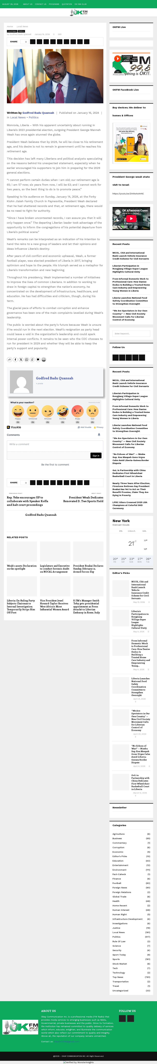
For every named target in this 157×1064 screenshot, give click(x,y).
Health (116, 901)
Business (117, 838)
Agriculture (118, 834)
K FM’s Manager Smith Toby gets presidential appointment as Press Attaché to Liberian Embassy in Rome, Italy (86, 606)
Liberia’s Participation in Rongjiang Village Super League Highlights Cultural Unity (130, 269)
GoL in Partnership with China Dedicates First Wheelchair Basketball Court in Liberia (129, 473)
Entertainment (120, 865)
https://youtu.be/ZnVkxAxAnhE (128, 193)
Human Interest (121, 910)
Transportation (121, 981)
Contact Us (40, 4)
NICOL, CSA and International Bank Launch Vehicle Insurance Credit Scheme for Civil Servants (131, 256)
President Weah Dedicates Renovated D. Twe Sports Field (83, 499)
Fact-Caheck (119, 874)
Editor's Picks (120, 856)
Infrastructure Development (127, 919)
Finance (117, 878)
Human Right (120, 914)
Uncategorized (120, 990)
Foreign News (120, 887)
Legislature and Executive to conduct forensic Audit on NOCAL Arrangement (55, 568)
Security (117, 950)
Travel (116, 986)
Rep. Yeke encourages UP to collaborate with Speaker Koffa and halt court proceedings (27, 501)
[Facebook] (122, 1018)
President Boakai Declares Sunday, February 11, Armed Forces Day (88, 568)
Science (117, 946)
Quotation (67, 4)
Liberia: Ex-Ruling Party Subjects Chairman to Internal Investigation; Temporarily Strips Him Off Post (21, 606)
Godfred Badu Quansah (20, 34)
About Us (27, 4)
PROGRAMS (54, 4)
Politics (21, 31)
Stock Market (120, 964)
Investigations (120, 923)
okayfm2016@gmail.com (66, 1041)
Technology (119, 972)
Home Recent (120, 905)
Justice (116, 928)
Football (117, 883)
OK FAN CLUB (80, 4)
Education (118, 861)
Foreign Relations (122, 892)
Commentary (119, 843)
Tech (115, 968)
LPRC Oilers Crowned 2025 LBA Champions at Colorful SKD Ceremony (130, 505)
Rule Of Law (119, 941)
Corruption (118, 847)
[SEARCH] (147, 334)
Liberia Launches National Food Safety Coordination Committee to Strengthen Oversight (130, 301)
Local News (12, 31)
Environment (119, 870)
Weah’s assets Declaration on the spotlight (21, 567)
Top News (118, 977)
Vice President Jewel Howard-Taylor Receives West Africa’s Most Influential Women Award (54, 605)
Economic (118, 852)
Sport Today (119, 954)
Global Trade (119, 896)
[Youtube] (130, 1018)
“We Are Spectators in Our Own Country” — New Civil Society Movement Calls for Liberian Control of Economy (140, 720)
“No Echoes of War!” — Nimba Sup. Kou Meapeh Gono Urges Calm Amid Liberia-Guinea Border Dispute (140, 754)
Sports (116, 959)
